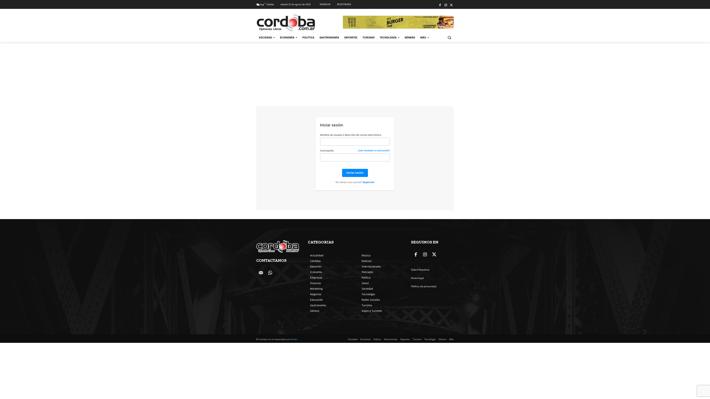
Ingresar (325, 4)
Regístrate (368, 182)
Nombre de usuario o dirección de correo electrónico (350, 135)
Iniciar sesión (355, 172)
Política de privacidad (423, 286)
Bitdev (294, 339)
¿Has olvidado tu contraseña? (374, 150)
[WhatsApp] (270, 273)
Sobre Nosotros (420, 269)
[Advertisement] (355, 70)
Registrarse (344, 4)
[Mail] (261, 273)
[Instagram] (445, 5)
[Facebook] (440, 5)
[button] (449, 37)
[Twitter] (451, 5)
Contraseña (355, 150)
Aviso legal (417, 278)
